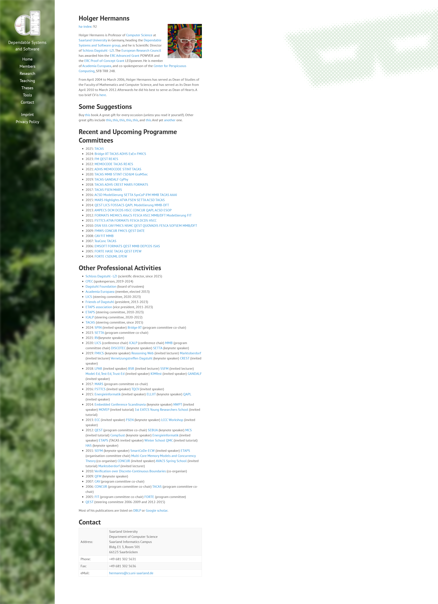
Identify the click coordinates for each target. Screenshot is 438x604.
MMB (108, 174)
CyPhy (124, 179)
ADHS (123, 154)
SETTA (128, 195)
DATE (141, 230)
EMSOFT (101, 246)
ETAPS (90, 312)
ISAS (156, 246)
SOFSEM (175, 225)
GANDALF (112, 179)
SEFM (99, 450)
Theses (27, 87)
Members (27, 66)
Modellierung (113, 195)
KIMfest (156, 373)
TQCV (135, 389)
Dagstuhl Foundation (101, 286)
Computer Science (139, 35)
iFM (148, 195)
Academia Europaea (96, 66)
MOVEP (104, 409)
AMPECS (100, 210)
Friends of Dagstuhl (100, 302)
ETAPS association (99, 307)
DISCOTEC (118, 348)
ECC (97, 420)
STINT (127, 169)
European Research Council (141, 50)
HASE (109, 251)
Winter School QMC (158, 440)
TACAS (99, 148)
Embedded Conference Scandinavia (120, 404)
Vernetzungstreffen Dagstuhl (131, 358)
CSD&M (128, 174)
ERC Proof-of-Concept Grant (104, 60)
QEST (104, 159)
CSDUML (111, 256)
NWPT (177, 404)
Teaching (27, 80)
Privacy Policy (27, 121)
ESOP (168, 210)
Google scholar (157, 510)
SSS (104, 225)
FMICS (141, 154)
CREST (118, 184)
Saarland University (93, 40)
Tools (27, 95)
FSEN (108, 189)
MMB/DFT (158, 215)
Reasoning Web (142, 353)
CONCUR (139, 210)
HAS (89, 445)
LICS (106, 205)
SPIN (98, 327)
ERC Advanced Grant (124, 55)
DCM (111, 210)
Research (27, 73)
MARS (128, 184)
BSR (131, 368)
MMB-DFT (161, 205)
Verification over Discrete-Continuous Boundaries (130, 471)
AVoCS (127, 215)
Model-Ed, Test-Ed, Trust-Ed (105, 373)
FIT (189, 215)
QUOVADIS (150, 225)
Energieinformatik (108, 394)
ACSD (98, 195)
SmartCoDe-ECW (142, 450)
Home (27, 59)
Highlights (111, 200)
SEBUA (153, 430)
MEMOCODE (104, 164)
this (87, 115)
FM (97, 159)
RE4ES (113, 159)
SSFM (164, 368)
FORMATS (141, 184)
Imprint (27, 114)
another (170, 120)
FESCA (137, 215)
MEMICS (116, 215)
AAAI (173, 195)
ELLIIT (151, 394)
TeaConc (100, 241)
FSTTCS (100, 220)
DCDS (119, 210)
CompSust (117, 435)
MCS (188, 430)
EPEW (137, 251)
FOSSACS (117, 205)
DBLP (137, 510)
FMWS (99, 230)
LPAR (98, 368)
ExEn (132, 154)
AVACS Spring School (171, 461)
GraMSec (141, 174)
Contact (27, 102)
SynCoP (139, 195)
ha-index (85, 26)
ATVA (123, 200)
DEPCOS (146, 246)
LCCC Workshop (172, 420)
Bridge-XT (102, 154)
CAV (111, 225)
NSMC (129, 225)
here (102, 95)
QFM (98, 476)
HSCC (128, 210)
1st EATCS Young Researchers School (161, 409)
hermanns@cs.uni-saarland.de (131, 573)
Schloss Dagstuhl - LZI (98, 50)
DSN (98, 225)
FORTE (99, 251)
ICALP (90, 317)
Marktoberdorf (190, 353)
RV (96, 338)
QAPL (129, 205)
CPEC (89, 281)
